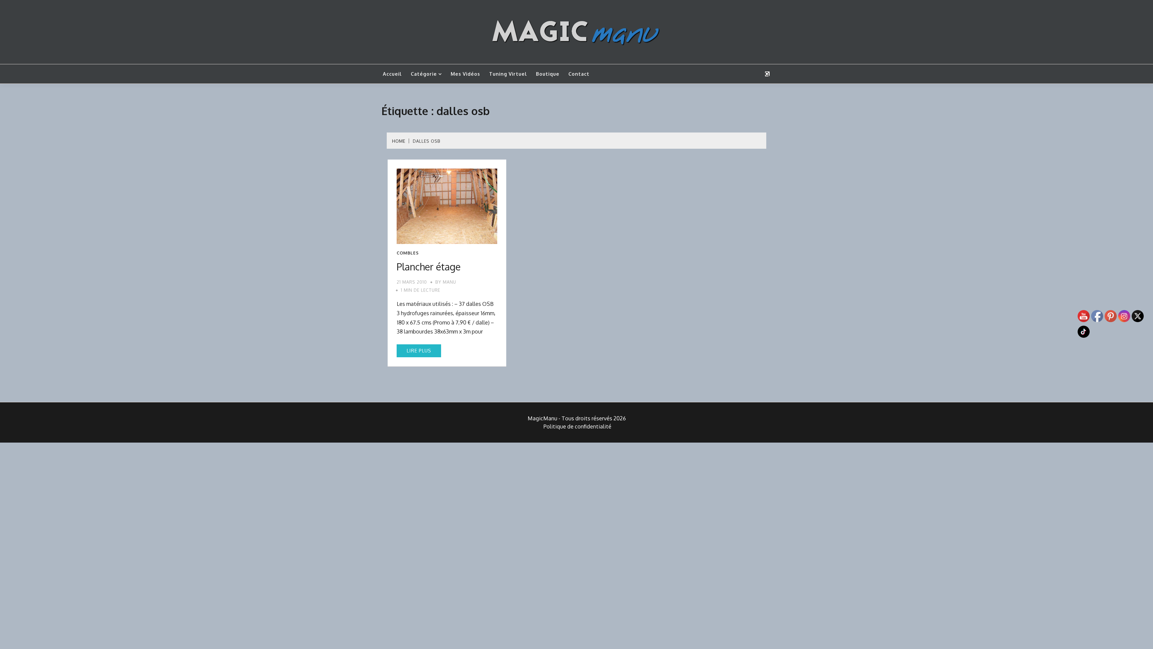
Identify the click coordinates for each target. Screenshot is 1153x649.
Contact (578, 74)
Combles (408, 253)
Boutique (547, 74)
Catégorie (424, 74)
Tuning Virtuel (508, 74)
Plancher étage (429, 267)
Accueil (392, 74)
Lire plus (419, 351)
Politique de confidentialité (577, 426)
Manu (449, 282)
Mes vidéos (465, 74)
